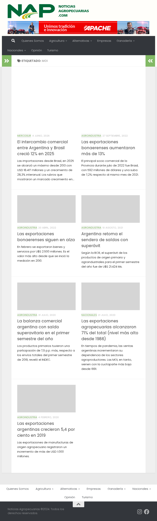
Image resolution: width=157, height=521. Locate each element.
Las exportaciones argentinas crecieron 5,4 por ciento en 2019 (46, 429)
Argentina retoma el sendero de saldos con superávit (104, 239)
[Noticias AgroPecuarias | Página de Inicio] (49, 11)
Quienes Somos (32, 41)
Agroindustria (91, 136)
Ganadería (124, 41)
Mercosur (24, 136)
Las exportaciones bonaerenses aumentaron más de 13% (108, 147)
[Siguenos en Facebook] (146, 511)
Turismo (52, 50)
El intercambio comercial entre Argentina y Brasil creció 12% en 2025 (42, 147)
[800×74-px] (78, 27)
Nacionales (15, 50)
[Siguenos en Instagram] (139, 511)
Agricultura (56, 41)
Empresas (104, 41)
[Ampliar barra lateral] (6, 61)
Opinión (36, 50)
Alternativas (80, 41)
